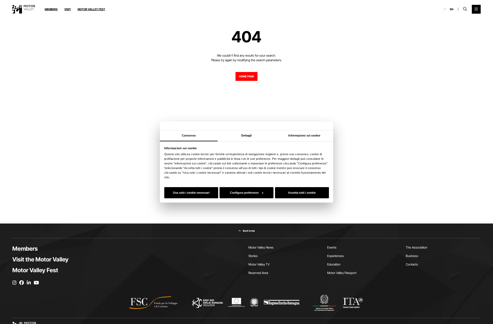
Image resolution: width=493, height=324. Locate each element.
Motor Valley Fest (91, 9)
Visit (67, 9)
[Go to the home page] (23, 9)
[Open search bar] (465, 9)
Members (51, 9)
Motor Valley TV (259, 264)
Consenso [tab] (189, 135)
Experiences (335, 256)
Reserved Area (258, 273)
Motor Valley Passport (341, 273)
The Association (416, 247)
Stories (253, 256)
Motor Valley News (260, 247)
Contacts (412, 264)
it (445, 9)
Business (412, 256)
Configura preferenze (244, 192)
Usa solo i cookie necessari (191, 192)
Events (331, 247)
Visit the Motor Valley (40, 259)
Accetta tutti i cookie (302, 192)
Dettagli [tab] (246, 135)
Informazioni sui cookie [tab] (304, 135)
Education (333, 264)
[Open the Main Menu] (476, 9)
